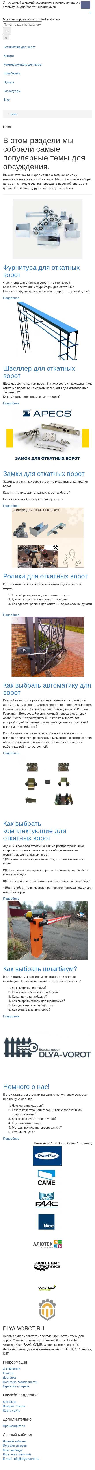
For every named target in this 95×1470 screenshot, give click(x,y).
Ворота (9, 55)
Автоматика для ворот (19, 46)
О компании (11, 1368)
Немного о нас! (26, 1086)
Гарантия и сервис (16, 1386)
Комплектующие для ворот (23, 64)
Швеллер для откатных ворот (39, 371)
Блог (7, 99)
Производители (14, 1425)
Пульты (9, 82)
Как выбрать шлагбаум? (40, 968)
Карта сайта (11, 1410)
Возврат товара (14, 1406)
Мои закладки (13, 1450)
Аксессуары (12, 90)
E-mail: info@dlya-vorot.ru (21, 1458)
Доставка (9, 1377)
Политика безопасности (20, 1381)
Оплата (8, 1373)
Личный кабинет (14, 1441)
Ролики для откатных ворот (45, 575)
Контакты (9, 1401)
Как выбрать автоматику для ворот (47, 688)
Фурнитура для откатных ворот (41, 270)
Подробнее (11, 297)
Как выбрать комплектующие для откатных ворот (34, 830)
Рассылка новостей (17, 1454)
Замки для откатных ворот (44, 473)
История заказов (15, 1445)
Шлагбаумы (12, 73)
